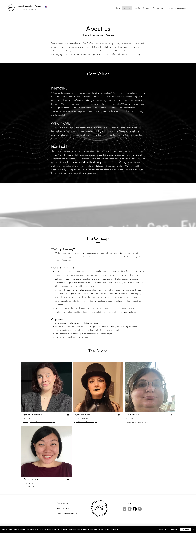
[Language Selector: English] (47, 7)
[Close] (193, 529)
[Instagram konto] (140, 509)
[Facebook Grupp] (135, 509)
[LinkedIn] (67, 414)
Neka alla (173, 529)
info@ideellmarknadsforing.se (67, 513)
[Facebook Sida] (130, 509)
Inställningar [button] (162, 529)
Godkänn (185, 529)
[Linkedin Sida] (124, 509)
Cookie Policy (114, 529)
